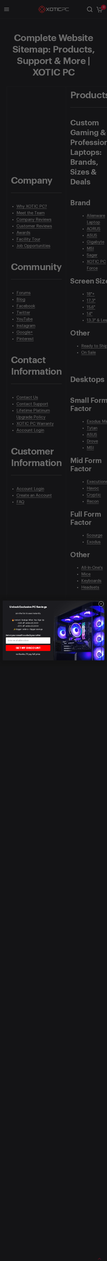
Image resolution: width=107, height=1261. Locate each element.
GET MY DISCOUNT (28, 648)
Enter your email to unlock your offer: (23, 635)
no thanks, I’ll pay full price (28, 654)
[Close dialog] (101, 603)
